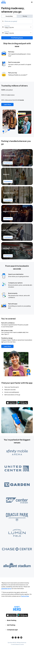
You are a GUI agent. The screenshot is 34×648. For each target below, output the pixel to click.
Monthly (25, 16)
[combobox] (17, 21)
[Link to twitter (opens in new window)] (18, 638)
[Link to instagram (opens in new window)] (16, 638)
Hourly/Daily (9, 16)
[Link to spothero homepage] (17, 608)
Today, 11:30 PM (9, 33)
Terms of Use (25, 596)
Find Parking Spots (17, 38)
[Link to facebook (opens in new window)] (13, 638)
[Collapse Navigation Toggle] (32, 2)
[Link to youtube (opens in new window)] (21, 638)
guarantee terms (6, 588)
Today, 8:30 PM (9, 27)
